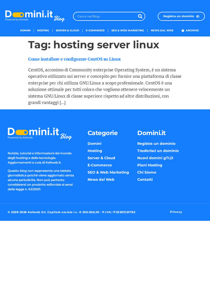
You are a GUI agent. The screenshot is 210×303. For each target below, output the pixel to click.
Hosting (43, 30)
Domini (25, 30)
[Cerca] (140, 16)
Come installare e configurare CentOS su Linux (74, 59)
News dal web (162, 30)
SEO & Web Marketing (127, 30)
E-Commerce (95, 30)
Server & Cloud (67, 30)
